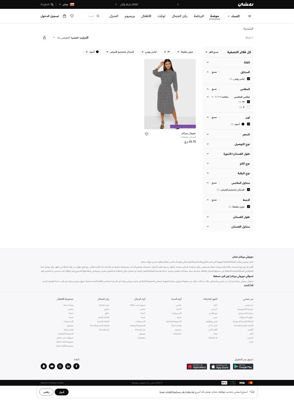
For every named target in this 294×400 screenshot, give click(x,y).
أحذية (179, 309)
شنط (179, 317)
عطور (107, 313)
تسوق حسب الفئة (137, 305)
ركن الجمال (179, 16)
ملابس (178, 305)
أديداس (214, 309)
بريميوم (130, 16)
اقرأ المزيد (248, 285)
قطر (251, 333)
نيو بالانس (213, 313)
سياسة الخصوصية (245, 309)
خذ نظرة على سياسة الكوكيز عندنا (177, 391)
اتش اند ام (213, 325)
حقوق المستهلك (246, 317)
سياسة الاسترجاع (246, 313)
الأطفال (146, 16)
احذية (71, 313)
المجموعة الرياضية (173, 321)
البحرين (250, 337)
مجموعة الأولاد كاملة (64, 346)
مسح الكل (213, 52)
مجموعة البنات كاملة (64, 341)
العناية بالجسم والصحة (99, 325)
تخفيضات (177, 333)
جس (215, 317)
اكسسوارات (176, 313)
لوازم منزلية (68, 329)
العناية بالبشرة (103, 321)
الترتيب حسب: (79, 37)
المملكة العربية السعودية (243, 321)
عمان (251, 341)
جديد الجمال (104, 305)
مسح (214, 72)
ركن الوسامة (140, 329)
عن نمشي (249, 305)
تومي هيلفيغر (211, 321)
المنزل (113, 16)
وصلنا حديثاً (176, 325)
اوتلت (161, 16)
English (45, 4)
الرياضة (199, 16)
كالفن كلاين (212, 329)
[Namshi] (245, 4)
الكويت (250, 329)
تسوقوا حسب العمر (64, 337)
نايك (215, 305)
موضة (214, 16)
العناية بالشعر (103, 317)
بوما (215, 333)
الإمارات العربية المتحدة (243, 325)
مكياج (106, 309)
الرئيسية (248, 28)
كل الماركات (212, 337)
